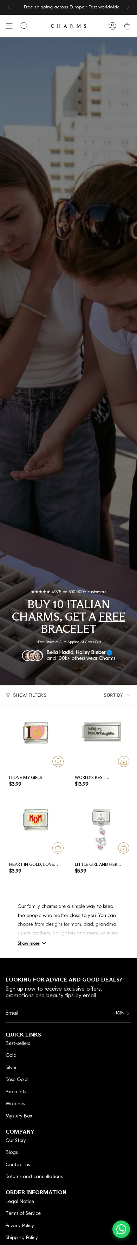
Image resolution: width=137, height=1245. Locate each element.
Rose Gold (17, 1079)
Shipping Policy (22, 1237)
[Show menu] (9, 26)
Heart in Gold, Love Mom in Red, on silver (33, 867)
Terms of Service (23, 1213)
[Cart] (127, 26)
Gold (11, 1055)
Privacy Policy (20, 1226)
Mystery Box (19, 1116)
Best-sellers (18, 1043)
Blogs (12, 1152)
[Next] (128, 7)
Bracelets (16, 1092)
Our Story (16, 1140)
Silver (11, 1067)
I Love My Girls (25, 777)
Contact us (18, 1165)
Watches (15, 1104)
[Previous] (9, 7)
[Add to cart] (58, 761)
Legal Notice (20, 1201)
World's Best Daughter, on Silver (98, 780)
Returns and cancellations (34, 1176)
